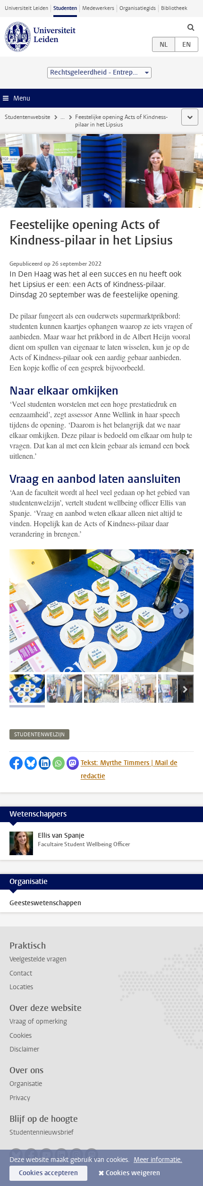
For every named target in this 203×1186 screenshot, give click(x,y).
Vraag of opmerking (38, 1021)
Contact (20, 973)
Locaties (21, 987)
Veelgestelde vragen (38, 959)
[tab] (27, 688)
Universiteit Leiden (26, 8)
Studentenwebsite (27, 117)
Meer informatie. (158, 1159)
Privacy (19, 1097)
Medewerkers (98, 8)
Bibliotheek (174, 8)
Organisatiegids (137, 8)
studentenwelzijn (39, 734)
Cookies (20, 1035)
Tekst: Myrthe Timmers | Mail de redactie (129, 769)
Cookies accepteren (48, 1173)
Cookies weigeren (133, 1173)
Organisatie (25, 1083)
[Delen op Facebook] (16, 763)
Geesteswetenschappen (45, 903)
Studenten (65, 8)
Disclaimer (24, 1049)
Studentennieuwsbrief (41, 1132)
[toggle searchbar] (190, 26)
